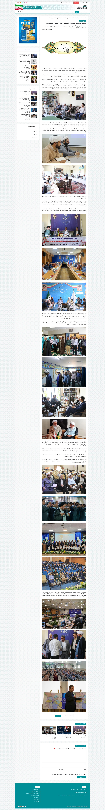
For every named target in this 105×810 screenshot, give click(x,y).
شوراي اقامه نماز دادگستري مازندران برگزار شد (25, 92)
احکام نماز (35, 131)
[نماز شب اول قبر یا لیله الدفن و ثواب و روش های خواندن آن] (34, 61)
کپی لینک (58, 716)
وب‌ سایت (61, 769)
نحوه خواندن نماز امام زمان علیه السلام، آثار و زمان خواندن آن (25, 78)
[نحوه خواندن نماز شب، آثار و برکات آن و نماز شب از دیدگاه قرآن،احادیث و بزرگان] (34, 56)
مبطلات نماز (34, 137)
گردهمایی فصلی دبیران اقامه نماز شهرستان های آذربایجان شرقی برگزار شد (50, 736)
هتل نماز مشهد (36, 799)
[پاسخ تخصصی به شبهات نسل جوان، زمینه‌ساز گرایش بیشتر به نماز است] (64, 730)
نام (85, 764)
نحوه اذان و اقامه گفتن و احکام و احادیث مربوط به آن (24, 72)
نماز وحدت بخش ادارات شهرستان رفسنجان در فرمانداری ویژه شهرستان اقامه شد (25, 116)
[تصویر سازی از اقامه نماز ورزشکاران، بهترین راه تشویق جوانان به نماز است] (34, 110)
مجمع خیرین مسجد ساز (35, 795)
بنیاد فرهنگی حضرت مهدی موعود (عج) (32, 793)
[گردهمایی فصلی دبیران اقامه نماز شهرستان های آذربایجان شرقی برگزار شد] (49, 730)
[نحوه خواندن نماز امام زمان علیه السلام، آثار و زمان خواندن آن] (34, 79)
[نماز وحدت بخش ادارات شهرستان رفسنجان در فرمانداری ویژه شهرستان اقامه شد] (34, 116)
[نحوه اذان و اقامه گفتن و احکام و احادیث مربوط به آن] (34, 73)
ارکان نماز (35, 134)
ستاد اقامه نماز (84, 12)
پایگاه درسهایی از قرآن (35, 791)
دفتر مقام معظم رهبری (35, 789)
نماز (72, 806)
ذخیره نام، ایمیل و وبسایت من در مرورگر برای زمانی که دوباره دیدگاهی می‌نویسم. (68, 774)
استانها (72, 12)
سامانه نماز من (36, 801)
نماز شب (35, 129)
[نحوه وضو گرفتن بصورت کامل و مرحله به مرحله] (34, 67)
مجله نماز (67, 12)
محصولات (60, 12)
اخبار (77, 12)
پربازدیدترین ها (28, 49)
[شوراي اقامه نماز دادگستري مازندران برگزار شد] (79, 730)
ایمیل (84, 769)
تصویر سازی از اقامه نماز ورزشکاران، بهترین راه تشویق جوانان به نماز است (24, 110)
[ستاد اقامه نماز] (82, 7)
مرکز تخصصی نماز (36, 797)
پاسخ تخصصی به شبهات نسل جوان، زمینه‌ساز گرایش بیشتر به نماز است (64, 735)
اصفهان (81, 20)
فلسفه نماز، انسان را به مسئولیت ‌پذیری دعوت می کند (64, 2)
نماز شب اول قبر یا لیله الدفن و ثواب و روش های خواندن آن (24, 61)
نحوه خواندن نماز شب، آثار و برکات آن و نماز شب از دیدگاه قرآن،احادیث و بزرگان (24, 55)
